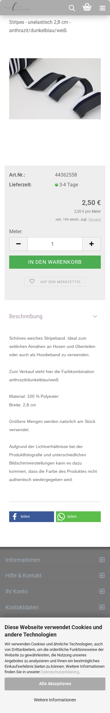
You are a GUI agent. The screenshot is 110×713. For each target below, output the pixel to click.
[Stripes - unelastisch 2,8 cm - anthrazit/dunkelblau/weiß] (55, 86)
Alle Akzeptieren (55, 683)
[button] (31, 516)
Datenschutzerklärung (60, 672)
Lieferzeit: (20, 185)
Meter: (16, 231)
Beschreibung (25, 316)
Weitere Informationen (55, 699)
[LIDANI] (15, 7)
